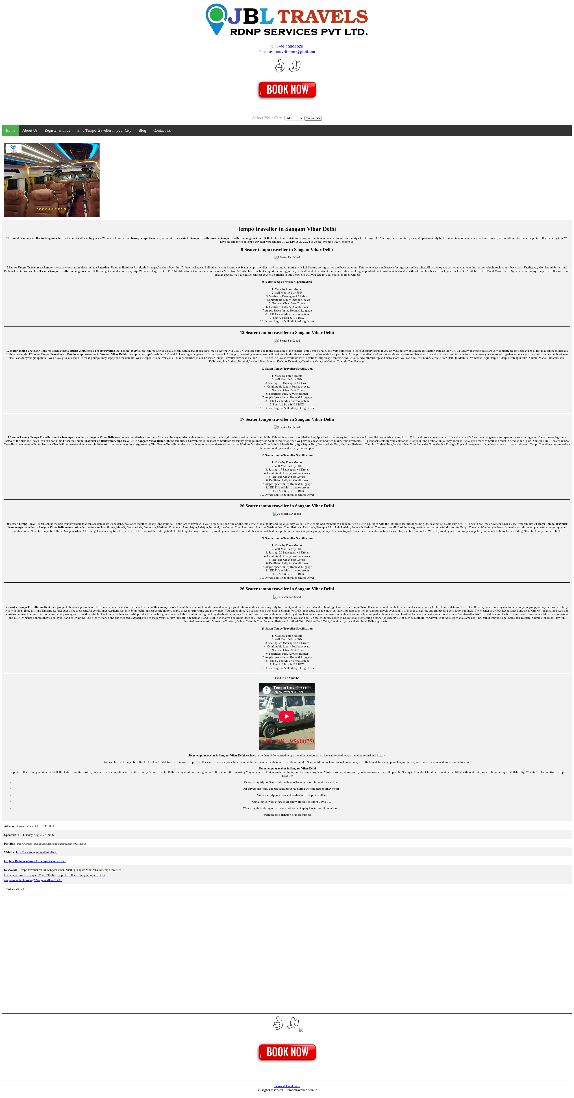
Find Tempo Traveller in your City (104, 130)
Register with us (57, 130)
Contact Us (162, 130)
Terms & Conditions (287, 1086)
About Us (29, 130)
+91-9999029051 (291, 46)
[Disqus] (287, 954)
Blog (142, 130)
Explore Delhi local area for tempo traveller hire (35, 861)
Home (10, 130)
